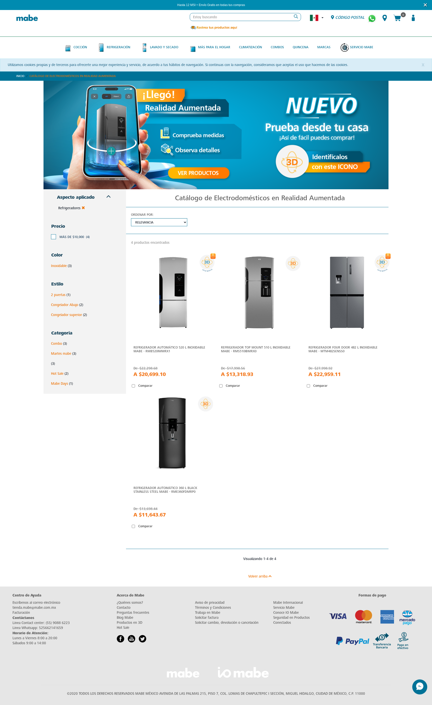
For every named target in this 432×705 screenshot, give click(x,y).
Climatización (250, 47)
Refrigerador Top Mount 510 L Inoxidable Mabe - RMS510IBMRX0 (255, 349)
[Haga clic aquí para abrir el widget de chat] (419, 690)
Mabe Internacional (288, 602)
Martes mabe (61, 354)
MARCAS (323, 47)
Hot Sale (57, 374)
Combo (56, 344)
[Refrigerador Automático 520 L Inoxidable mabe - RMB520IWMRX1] (172, 294)
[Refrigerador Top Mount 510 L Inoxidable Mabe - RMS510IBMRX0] (259, 294)
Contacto (123, 608)
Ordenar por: (142, 214)
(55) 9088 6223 (58, 623)
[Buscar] (296, 17)
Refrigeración (118, 47)
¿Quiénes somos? (130, 602)
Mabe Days (59, 384)
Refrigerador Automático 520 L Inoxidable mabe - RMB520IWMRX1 (169, 349)
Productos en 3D (129, 622)
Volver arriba (258, 576)
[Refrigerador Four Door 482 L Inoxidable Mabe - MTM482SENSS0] (347, 294)
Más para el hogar (214, 47)
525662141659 (51, 628)
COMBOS (277, 47)
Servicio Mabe (361, 47)
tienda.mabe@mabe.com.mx (34, 608)
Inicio (20, 76)
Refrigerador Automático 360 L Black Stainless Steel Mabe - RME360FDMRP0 (165, 490)
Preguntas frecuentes (133, 612)
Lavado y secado (164, 47)
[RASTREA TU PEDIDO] (213, 27)
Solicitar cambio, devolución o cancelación (226, 622)
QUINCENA (300, 47)
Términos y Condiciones (213, 608)
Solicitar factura (206, 618)
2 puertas (58, 295)
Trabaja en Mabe (207, 612)
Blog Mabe (125, 618)
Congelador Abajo (64, 305)
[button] (252, 5)
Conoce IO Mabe (286, 612)
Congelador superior (66, 315)
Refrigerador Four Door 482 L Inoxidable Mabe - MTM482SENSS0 (343, 349)
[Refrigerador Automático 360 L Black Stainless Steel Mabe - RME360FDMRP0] (172, 434)
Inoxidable (59, 266)
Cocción (80, 47)
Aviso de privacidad (209, 602)
